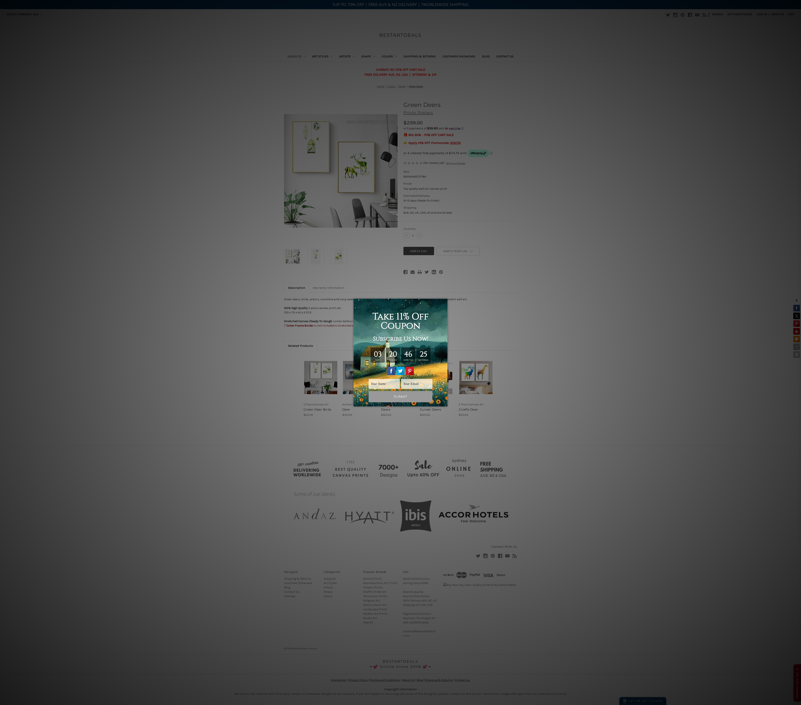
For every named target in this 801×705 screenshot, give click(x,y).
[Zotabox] (444, 402)
